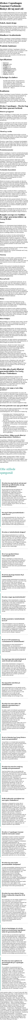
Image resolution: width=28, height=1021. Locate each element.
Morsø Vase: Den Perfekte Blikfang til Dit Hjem (13, 1018)
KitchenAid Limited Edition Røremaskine (14, 1012)
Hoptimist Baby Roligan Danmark (8, 996)
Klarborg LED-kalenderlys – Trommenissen (12, 1007)
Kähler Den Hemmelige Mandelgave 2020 (12, 997)
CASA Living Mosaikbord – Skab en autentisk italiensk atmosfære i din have (13, 1002)
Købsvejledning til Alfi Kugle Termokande (10, 1012)
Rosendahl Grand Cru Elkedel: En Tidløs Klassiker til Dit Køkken (14, 1010)
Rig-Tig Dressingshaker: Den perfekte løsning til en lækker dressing (12, 1017)
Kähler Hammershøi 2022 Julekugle (14, 995)
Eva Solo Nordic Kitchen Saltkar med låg (12, 1005)
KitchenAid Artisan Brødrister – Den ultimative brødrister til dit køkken (13, 1004)
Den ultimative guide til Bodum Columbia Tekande (13, 1000)
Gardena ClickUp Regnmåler (14, 1009)
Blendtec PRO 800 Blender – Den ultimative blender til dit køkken (12, 998)
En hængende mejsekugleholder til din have (11, 1014)
